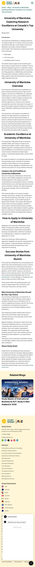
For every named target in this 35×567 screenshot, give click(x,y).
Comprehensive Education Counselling (12, 448)
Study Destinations (9, 483)
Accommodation (6, 473)
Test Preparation (6, 458)
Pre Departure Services (8, 471)
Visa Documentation (7, 468)
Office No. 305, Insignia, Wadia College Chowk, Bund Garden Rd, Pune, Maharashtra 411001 (16, 430)
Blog (9, 7)
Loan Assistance (6, 466)
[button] (14, 411)
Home (4, 7)
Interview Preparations (7, 461)
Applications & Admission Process (10, 455)
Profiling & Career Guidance (9, 450)
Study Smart (6, 427)
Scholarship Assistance (8, 463)
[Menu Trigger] (32, 3)
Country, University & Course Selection (12, 453)
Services (5, 445)
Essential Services (6, 476)
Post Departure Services (8, 478)
